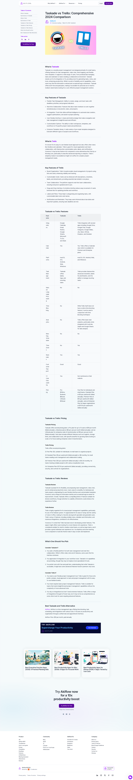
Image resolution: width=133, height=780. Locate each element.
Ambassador (46, 749)
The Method (22, 743)
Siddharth (53, 21)
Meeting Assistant (23, 757)
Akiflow (47, 609)
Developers (70, 741)
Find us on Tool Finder (48, 747)
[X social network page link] (54, 743)
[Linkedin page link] (97, 775)
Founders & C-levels (72, 739)
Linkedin (45, 745)
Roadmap (21, 751)
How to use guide (23, 745)
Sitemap (94, 753)
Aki (19, 739)
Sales (68, 747)
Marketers (70, 745)
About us (94, 739)
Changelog (21, 749)
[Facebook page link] (108, 775)
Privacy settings (41, 775)
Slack (44, 741)
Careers (94, 747)
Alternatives (22, 758)
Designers (69, 743)
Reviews (21, 760)
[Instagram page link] (101, 775)
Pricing (20, 747)
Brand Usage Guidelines (98, 745)
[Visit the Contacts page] (112, 775)
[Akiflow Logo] (26, 3)
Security (94, 749)
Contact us (94, 751)
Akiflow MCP (22, 741)
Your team (70, 749)
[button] (130, 777)
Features (21, 753)
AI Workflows (22, 755)
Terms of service (31, 775)
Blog (44, 739)
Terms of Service (96, 743)
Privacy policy (95, 741)
